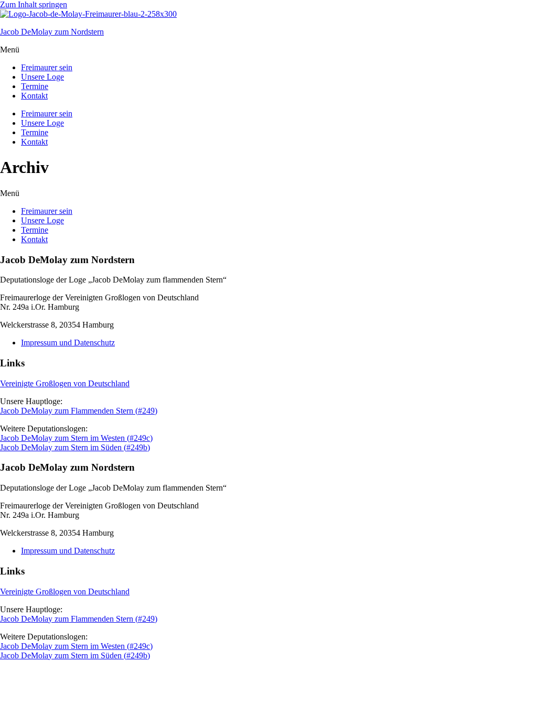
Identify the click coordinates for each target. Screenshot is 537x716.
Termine (34, 86)
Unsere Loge (42, 76)
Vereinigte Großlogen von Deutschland (65, 383)
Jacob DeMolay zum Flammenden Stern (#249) (78, 410)
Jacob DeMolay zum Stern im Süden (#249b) (75, 447)
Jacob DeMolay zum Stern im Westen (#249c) (76, 437)
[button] (268, 50)
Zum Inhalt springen (33, 4)
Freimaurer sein (46, 67)
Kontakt (34, 95)
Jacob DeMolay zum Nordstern (52, 31)
